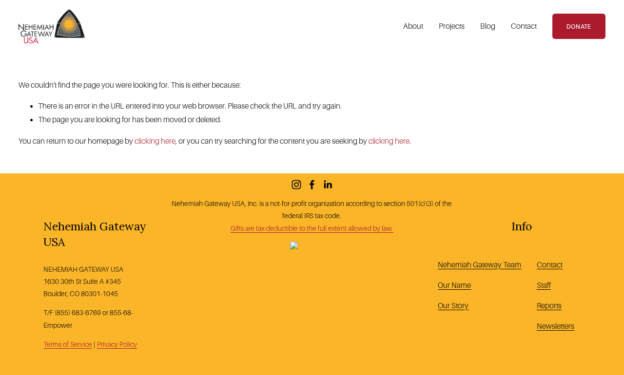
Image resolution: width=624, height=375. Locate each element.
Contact (524, 26)
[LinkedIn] (327, 184)
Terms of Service (67, 344)
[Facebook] (312, 184)
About (413, 26)
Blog (487, 26)
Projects (452, 26)
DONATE (578, 26)
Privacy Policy (117, 344)
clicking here (155, 141)
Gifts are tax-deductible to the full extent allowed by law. (312, 228)
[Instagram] (296, 184)
